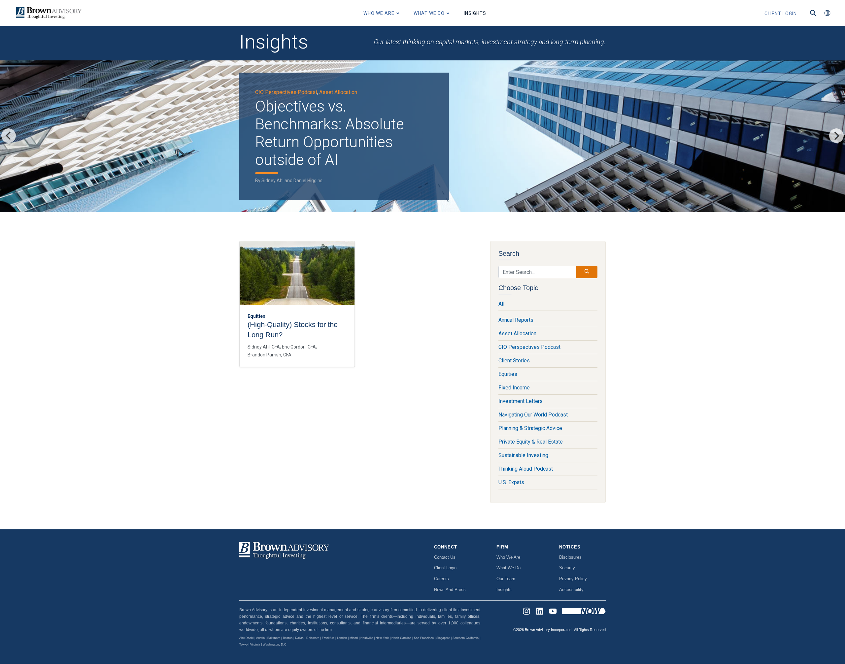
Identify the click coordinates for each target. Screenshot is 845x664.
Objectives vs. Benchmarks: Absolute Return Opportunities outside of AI (329, 132)
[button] (827, 13)
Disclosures (570, 557)
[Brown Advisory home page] (48, 13)
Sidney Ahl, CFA (264, 346)
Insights (504, 589)
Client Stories (514, 360)
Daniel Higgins (307, 180)
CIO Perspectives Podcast (286, 92)
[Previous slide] (8, 135)
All (501, 304)
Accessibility (571, 589)
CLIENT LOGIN (780, 13)
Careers (441, 578)
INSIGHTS (475, 13)
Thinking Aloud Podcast (525, 469)
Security (567, 567)
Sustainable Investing (523, 455)
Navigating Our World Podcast (533, 415)
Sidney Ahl (272, 180)
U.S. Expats (511, 482)
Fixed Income (514, 387)
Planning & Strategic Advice (530, 428)
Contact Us (445, 557)
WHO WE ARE (378, 13)
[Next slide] (836, 135)
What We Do (508, 567)
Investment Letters (520, 401)
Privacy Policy (573, 578)
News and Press (450, 589)
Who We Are (508, 557)
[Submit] (586, 272)
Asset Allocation (338, 92)
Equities (507, 374)
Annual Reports (515, 320)
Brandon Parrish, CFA (269, 354)
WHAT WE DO (429, 13)
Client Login (445, 567)
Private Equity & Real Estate (530, 442)
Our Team (505, 578)
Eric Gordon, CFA (299, 346)
